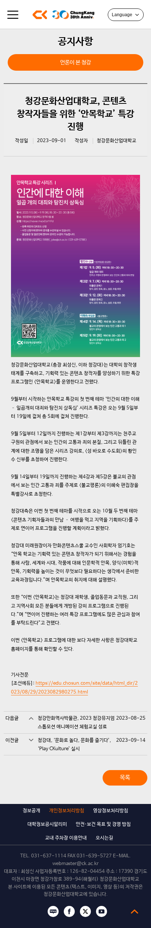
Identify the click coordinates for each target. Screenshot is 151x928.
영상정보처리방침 (110, 811)
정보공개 (31, 811)
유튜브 (101, 911)
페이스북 (69, 911)
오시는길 (104, 838)
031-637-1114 (48, 856)
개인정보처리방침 (66, 811)
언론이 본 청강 (75, 62)
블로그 (53, 911)
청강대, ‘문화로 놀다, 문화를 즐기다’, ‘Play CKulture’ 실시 (74, 745)
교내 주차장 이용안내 (66, 838)
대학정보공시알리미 (47, 824)
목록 (125, 777)
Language (122, 14)
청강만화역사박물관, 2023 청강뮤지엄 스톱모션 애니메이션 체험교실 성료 (76, 723)
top (134, 911)
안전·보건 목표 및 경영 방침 (103, 824)
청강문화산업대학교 (40, 14)
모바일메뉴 (12, 14)
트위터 (85, 911)
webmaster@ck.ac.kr (75, 864)
